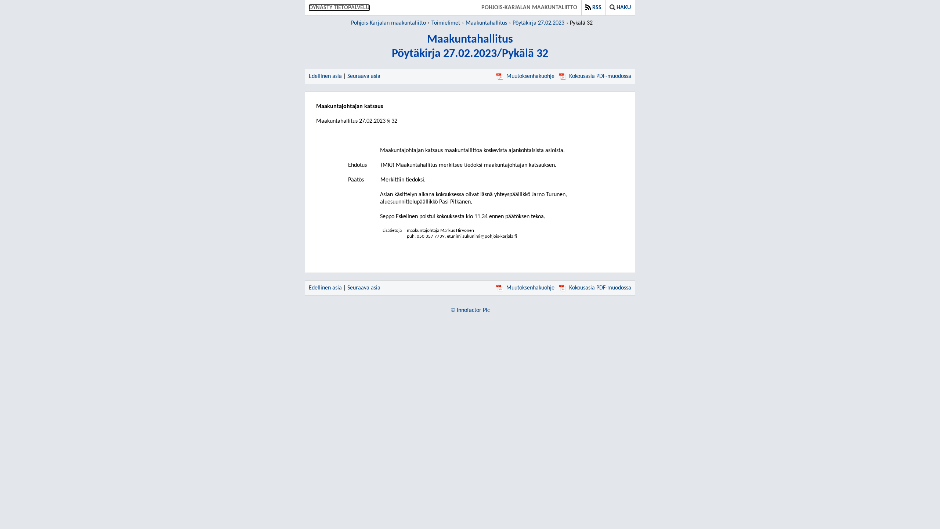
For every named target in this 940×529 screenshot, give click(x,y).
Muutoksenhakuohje (530, 76)
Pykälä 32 (581, 23)
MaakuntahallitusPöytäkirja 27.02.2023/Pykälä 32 (470, 47)
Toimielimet (445, 23)
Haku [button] (624, 8)
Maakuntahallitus (486, 23)
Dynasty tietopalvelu (339, 8)
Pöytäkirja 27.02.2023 (538, 23)
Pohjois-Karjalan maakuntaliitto (529, 8)
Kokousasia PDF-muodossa (600, 76)
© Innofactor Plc (470, 310)
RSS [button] (596, 8)
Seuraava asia (363, 76)
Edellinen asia (325, 76)
